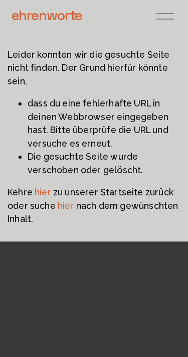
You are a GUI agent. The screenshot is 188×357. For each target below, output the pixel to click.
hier (43, 192)
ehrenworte (47, 15)
